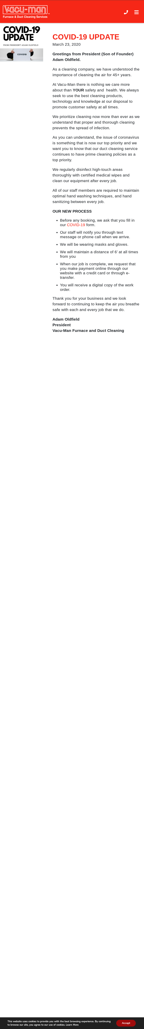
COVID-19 (76, 225)
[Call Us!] (126, 12)
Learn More (72, 1025)
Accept (126, 1023)
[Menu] (136, 12)
